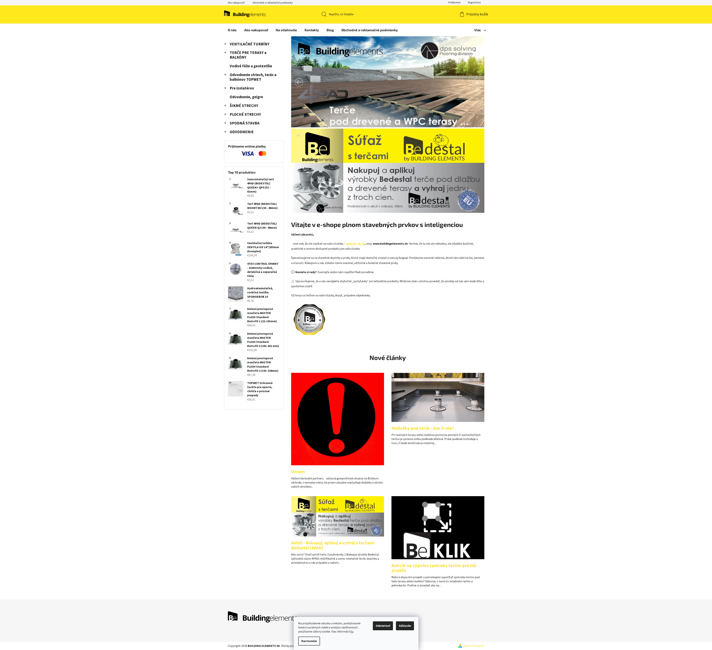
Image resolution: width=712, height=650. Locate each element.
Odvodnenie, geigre (246, 97)
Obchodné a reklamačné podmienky (273, 3)
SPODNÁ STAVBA (244, 123)
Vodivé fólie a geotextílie (251, 66)
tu (352, 632)
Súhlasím (405, 626)
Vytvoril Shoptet (473, 646)
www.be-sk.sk (355, 244)
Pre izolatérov (242, 88)
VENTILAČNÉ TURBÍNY (249, 44)
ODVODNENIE (242, 132)
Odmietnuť (383, 626)
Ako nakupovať (236, 3)
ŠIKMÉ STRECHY (244, 105)
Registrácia (474, 2)
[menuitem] (232, 30)
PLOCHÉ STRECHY (245, 114)
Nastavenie (309, 641)
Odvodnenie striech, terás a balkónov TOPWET (253, 77)
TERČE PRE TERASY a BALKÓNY (248, 55)
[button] (299, 82)
